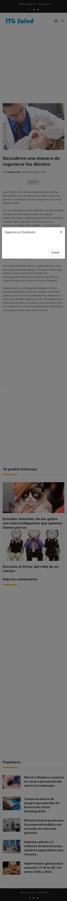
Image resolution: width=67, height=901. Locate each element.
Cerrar (55, 252)
